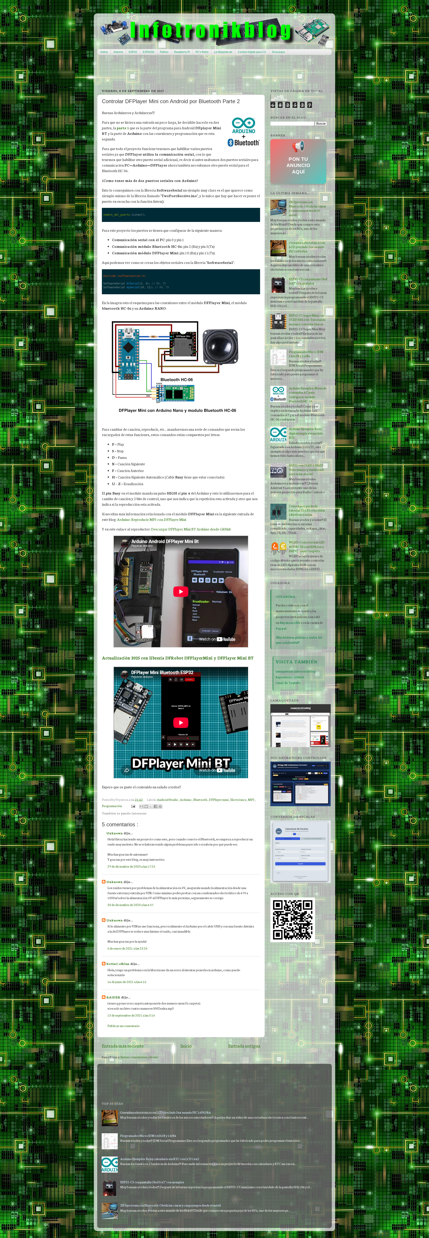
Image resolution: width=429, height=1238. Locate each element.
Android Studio (168, 799)
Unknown (115, 833)
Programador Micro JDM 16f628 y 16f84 (306, 353)
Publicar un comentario (123, 1025)
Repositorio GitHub (289, 677)
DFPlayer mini (219, 799)
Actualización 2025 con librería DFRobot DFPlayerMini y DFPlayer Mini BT (178, 658)
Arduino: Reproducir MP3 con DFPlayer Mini (151, 519)
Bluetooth (200, 799)
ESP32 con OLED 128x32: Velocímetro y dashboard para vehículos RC (306, 469)
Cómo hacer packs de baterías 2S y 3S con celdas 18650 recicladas (307, 510)
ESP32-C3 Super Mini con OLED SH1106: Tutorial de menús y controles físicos (307, 319)
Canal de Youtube (288, 683)
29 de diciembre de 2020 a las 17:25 (131, 866)
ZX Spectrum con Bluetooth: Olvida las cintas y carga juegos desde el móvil (307, 208)
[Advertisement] (205, 72)
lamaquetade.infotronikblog (295, 671)
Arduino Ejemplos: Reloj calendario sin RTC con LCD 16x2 (159, 1158)
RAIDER (113, 997)
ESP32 (133, 52)
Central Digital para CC (252, 52)
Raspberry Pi (182, 52)
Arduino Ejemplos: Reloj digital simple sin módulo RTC (306, 433)
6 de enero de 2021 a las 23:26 (127, 948)
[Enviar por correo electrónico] (141, 806)
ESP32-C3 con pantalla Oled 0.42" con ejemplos (308, 280)
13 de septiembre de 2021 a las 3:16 (131, 1015)
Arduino (118, 52)
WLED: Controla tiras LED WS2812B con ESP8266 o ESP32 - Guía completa (307, 546)
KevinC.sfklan (118, 963)
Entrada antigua (244, 1045)
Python (164, 52)
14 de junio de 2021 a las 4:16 (126, 981)
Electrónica (238, 799)
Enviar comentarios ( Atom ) (139, 1056)
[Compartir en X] (151, 806)
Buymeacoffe (290, 622)
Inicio (186, 1045)
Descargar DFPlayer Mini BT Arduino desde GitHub (191, 528)
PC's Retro (202, 52)
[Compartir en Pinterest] (160, 806)
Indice (104, 52)
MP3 (251, 799)
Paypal (281, 628)
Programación (112, 805)
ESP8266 (148, 52)
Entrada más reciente (123, 1045)
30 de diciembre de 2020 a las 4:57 (130, 904)
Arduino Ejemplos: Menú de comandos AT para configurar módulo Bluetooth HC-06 (307, 394)
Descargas (278, 52)
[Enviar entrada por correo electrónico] (132, 805)
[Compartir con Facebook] (155, 806)
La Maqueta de (223, 52)
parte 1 (123, 127)
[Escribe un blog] (146, 806)
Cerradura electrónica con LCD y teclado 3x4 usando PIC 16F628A (307, 246)
